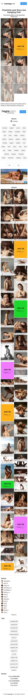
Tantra (3, 146)
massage (17, 132)
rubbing (18, 139)
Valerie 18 (6, 585)
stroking (7, 154)
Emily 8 (6, 601)
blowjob (14, 154)
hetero (3, 158)
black (24, 128)
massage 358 (14, 621)
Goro (25, 158)
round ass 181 (14, 664)
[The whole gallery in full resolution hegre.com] (7, 75)
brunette (5, 128)
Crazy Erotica (14, 685)
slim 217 (14, 638)
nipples (12, 128)
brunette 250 (14, 628)
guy (4, 150)
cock (20, 146)
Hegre (14, 676)
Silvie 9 (6, 596)
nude (10, 135)
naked (15, 135)
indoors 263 (14, 624)
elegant (18, 143)
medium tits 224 (14, 634)
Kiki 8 (5, 608)
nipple (9, 150)
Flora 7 (5, 612)
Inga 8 (5, 603)
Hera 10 (6, 594)
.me (9, 3)
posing (4, 139)
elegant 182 (14, 661)
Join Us (24, 3)
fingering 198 (14, 647)
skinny (18, 128)
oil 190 (14, 654)
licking (10, 132)
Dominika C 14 (7, 588)
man (24, 143)
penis (14, 146)
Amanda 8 (6, 599)
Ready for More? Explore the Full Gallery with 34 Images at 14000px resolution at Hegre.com (13, 104)
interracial (10, 158)
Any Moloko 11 (7, 590)
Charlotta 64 (7, 581)
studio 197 (14, 651)
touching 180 (14, 667)
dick (25, 146)
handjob (16, 150)
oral (5, 135)
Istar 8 (5, 605)
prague (11, 143)
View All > (14, 614)
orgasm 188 (14, 657)
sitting (24, 139)
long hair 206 (14, 644)
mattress (18, 158)
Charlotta (15, 121)
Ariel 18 (6, 583)
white (24, 132)
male (9, 146)
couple (23, 150)
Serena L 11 (7, 592)
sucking (5, 143)
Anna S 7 (6, 610)
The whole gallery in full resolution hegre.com (14, 15)
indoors (22, 135)
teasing (11, 139)
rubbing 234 (14, 631)
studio (4, 132)
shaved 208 (14, 641)
